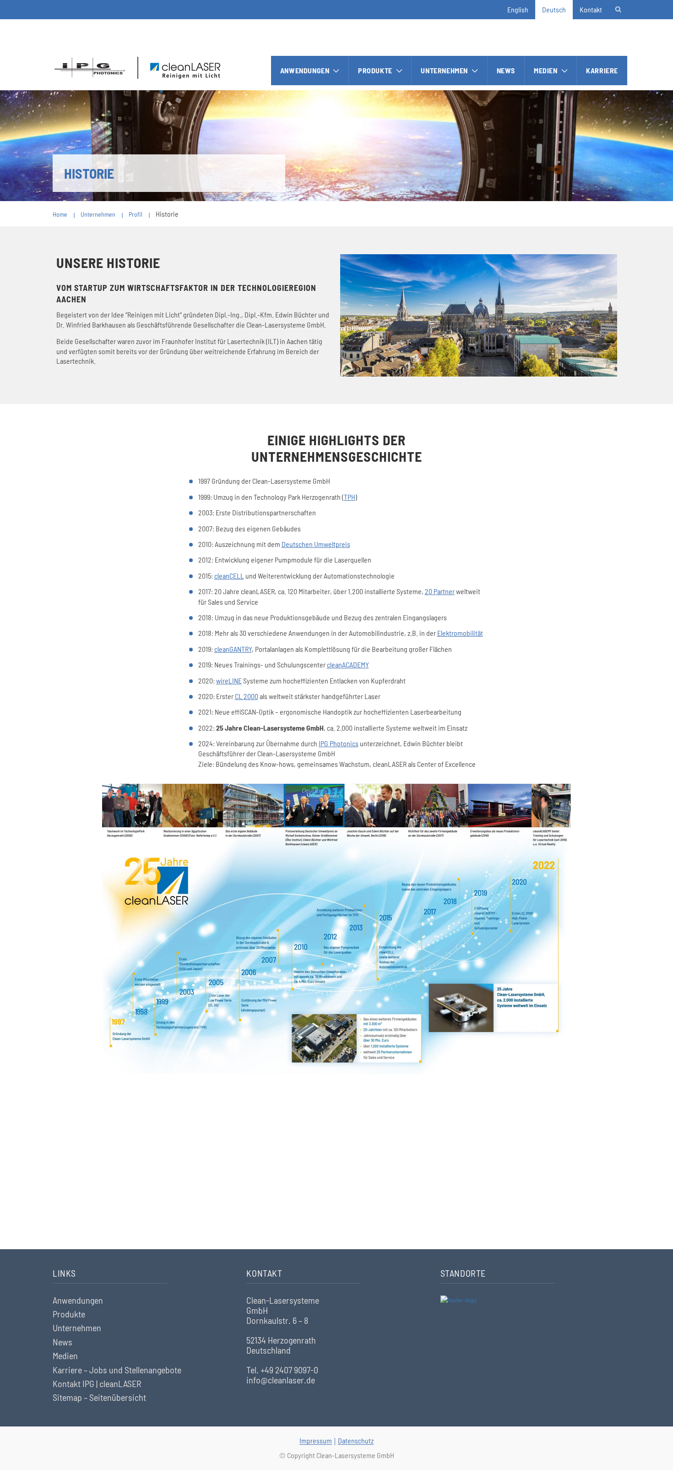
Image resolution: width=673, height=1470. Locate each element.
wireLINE (229, 680)
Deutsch (554, 9)
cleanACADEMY (348, 664)
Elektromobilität (460, 632)
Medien (546, 70)
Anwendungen (305, 70)
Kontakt (591, 9)
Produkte (375, 70)
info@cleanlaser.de (280, 1380)
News (506, 70)
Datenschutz (356, 1440)
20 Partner (440, 591)
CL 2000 (246, 696)
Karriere (602, 70)
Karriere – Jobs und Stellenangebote (117, 1370)
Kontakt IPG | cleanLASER (97, 1383)
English (517, 9)
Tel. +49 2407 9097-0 (282, 1370)
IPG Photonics (338, 743)
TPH (349, 496)
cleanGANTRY (233, 649)
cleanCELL (229, 575)
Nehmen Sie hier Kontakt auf (337, 1196)
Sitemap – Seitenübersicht (99, 1397)
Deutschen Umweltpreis (316, 544)
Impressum (315, 1440)
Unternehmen (444, 70)
